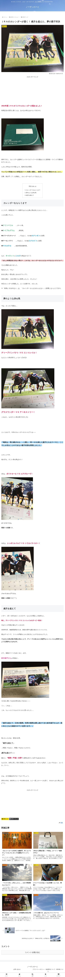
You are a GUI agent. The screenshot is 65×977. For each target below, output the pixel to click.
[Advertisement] (32, 90)
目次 (30, 186)
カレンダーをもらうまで (33, 190)
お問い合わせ (16, 969)
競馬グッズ (5, 818)
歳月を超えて (30, 195)
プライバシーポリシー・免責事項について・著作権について (48, 970)
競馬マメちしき (14, 818)
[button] (60, 521)
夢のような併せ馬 (31, 192)
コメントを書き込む (32, 952)
